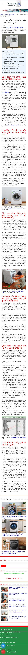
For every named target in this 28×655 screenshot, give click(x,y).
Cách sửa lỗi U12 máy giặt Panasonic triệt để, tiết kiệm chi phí (13, 552)
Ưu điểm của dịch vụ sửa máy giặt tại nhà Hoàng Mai (14, 58)
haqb (4, 25)
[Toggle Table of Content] (23, 52)
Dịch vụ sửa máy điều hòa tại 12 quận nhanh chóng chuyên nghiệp (17, 605)
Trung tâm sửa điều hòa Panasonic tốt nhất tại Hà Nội (18, 588)
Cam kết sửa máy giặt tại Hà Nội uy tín (14, 72)
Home (1, 14)
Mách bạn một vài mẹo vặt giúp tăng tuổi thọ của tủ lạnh (18, 594)
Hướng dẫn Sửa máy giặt (6, 649)
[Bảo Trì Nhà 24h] (14, 3)
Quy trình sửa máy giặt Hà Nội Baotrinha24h (12, 69)
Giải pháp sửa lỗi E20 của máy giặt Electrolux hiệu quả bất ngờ (12, 534)
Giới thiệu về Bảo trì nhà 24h (7, 645)
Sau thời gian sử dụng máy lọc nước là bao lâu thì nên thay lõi (17, 599)
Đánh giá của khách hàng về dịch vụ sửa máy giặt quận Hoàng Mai (13, 65)
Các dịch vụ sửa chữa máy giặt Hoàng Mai (14, 54)
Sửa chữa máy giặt (9, 14)
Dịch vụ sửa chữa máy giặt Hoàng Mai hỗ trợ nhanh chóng (14, 62)
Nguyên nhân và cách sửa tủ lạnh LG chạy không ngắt (17, 617)
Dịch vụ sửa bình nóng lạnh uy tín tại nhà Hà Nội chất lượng (17, 611)
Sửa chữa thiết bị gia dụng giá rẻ (8, 652)
